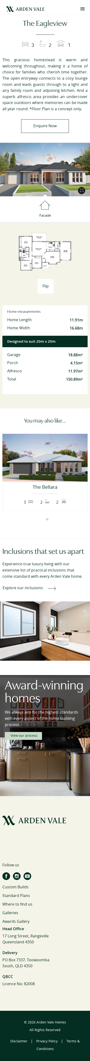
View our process (24, 736)
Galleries (10, 913)
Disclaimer (18, 1041)
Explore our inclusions (23, 588)
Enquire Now (45, 126)
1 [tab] (43, 519)
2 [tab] (47, 519)
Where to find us (17, 904)
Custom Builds (15, 887)
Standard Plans (16, 895)
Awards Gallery (16, 921)
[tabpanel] (45, 472)
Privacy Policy (47, 1041)
